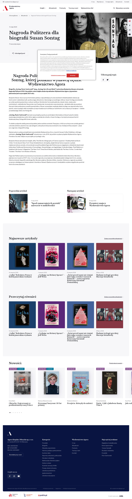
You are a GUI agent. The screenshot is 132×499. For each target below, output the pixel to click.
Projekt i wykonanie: (113, 496)
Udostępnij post (20, 53)
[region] (66, 65)
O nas (93, 2)
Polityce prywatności (71, 70)
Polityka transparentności (69, 488)
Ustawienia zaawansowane (58, 75)
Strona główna (13, 15)
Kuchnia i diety (46, 453)
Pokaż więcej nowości (115, 363)
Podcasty (63, 8)
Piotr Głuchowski (107, 455)
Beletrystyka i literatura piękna (50, 460)
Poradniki (45, 443)
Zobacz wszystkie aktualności (113, 238)
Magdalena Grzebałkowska (109, 443)
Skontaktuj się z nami (15, 454)
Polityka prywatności (48, 488)
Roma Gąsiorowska (107, 445)
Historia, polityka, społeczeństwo (51, 450)
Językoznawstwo (47, 473)
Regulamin (58, 488)
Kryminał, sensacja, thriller (49, 465)
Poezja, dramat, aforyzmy (49, 468)
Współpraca (100, 2)
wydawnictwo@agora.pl (11, 2)
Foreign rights (110, 2)
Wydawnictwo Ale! (87, 8)
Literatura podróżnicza (48, 470)
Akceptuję (72, 75)
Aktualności (119, 2)
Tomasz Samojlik (106, 448)
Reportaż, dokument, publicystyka (52, 455)
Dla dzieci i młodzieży (48, 458)
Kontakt (126, 2)
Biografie (44, 445)
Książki (42, 8)
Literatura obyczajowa (48, 475)
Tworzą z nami (73, 8)
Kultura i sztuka (46, 463)
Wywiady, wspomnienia (48, 448)
